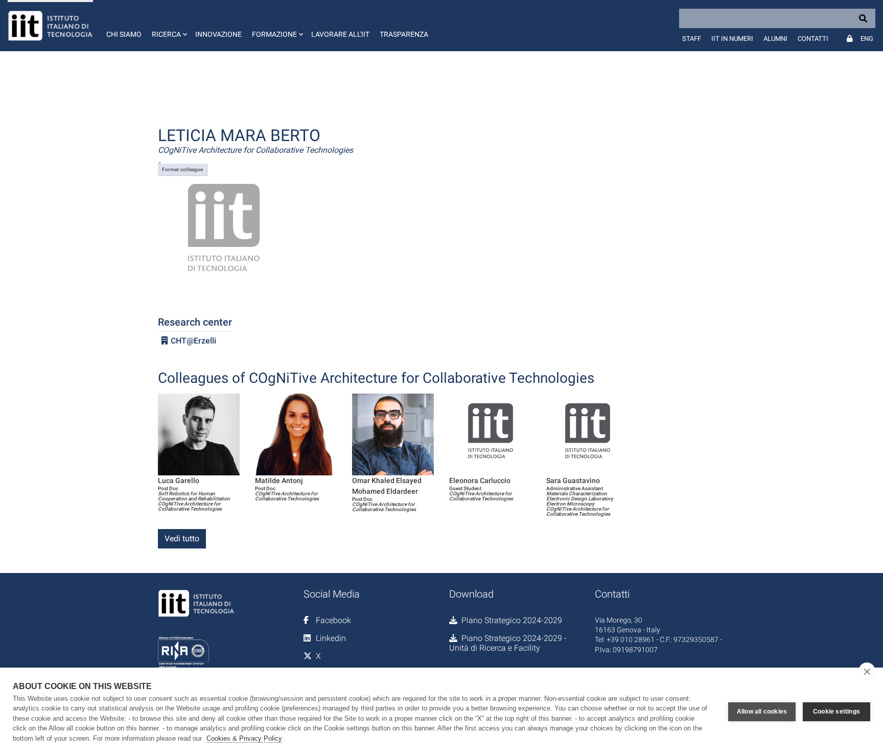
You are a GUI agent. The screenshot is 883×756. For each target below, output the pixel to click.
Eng (867, 38)
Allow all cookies (762, 711)
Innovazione (218, 34)
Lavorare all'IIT (340, 34)
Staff (691, 38)
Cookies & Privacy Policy (244, 738)
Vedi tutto (182, 538)
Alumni (775, 38)
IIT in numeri (732, 38)
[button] (168, 25)
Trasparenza (404, 34)
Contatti (813, 38)
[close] (866, 671)
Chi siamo (124, 34)
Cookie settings (836, 711)
